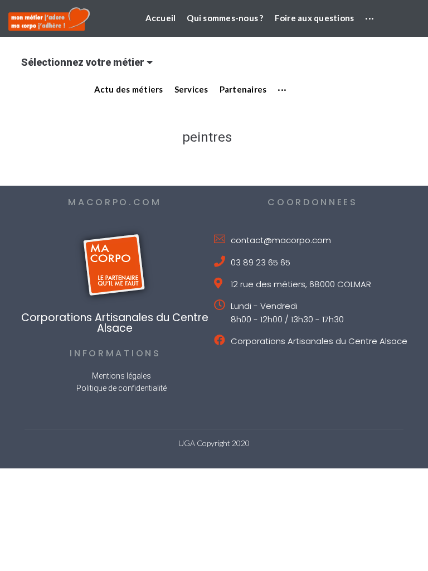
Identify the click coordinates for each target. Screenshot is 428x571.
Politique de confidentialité (121, 388)
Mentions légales (121, 375)
